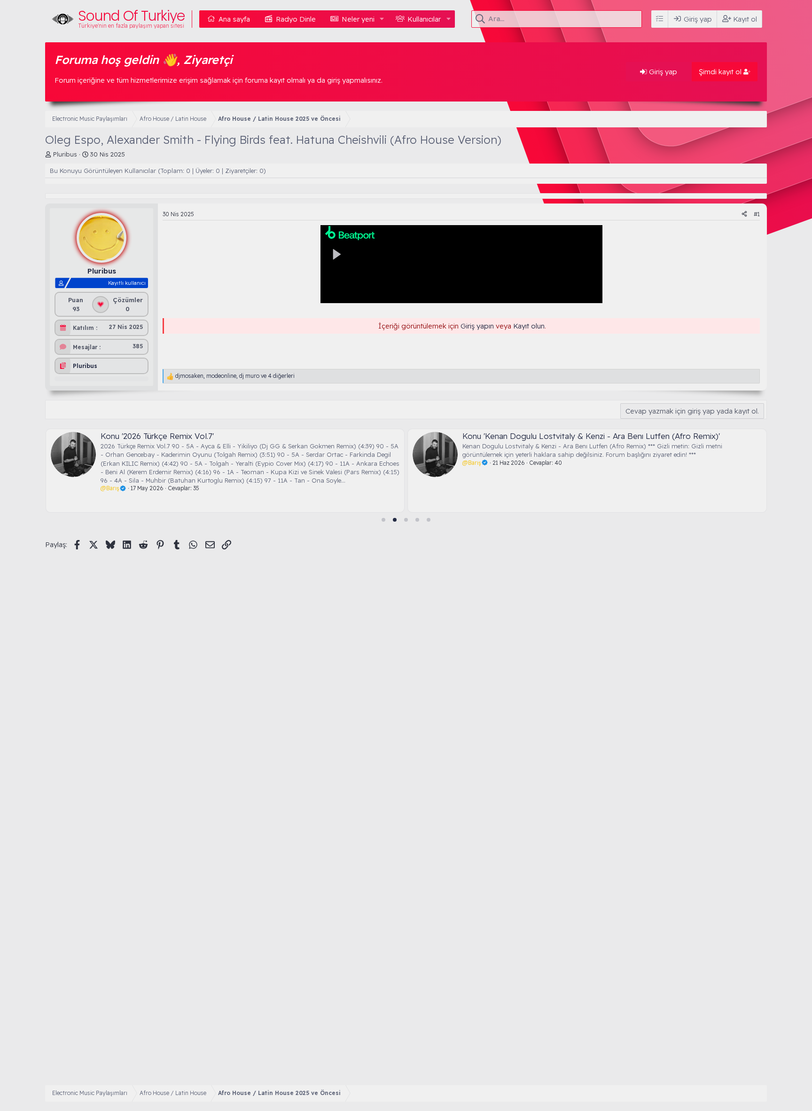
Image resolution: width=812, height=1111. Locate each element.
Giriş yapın (477, 325)
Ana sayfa (234, 19)
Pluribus (65, 154)
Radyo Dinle (296, 19)
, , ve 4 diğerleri (235, 375)
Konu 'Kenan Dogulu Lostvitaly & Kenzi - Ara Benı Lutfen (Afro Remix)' (591, 436)
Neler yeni (358, 19)
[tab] (383, 520)
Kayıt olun (529, 325)
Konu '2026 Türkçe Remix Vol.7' (156, 436)
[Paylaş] (744, 214)
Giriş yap (662, 71)
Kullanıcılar (424, 19)
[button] (382, 19)
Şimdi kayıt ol (721, 71)
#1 (757, 214)
